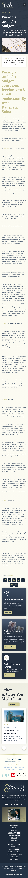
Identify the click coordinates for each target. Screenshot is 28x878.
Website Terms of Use (14, 851)
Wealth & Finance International (17, 866)
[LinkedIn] (14, 580)
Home (5, 58)
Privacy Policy (14, 856)
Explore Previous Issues (12, 632)
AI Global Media (14, 765)
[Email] (12, 585)
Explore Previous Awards (12, 665)
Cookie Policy (14, 859)
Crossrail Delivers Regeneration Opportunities (11, 732)
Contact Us (14, 846)
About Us (14, 830)
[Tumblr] (23, 580)
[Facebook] (5, 580)
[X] (9, 580)
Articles (12, 58)
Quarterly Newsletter (14, 599)
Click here (6, 669)
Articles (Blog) (12, 832)
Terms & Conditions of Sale (14, 854)
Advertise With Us (14, 840)
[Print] (16, 585)
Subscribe (12, 849)
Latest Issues (12, 835)
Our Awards (14, 837)
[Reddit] (18, 580)
